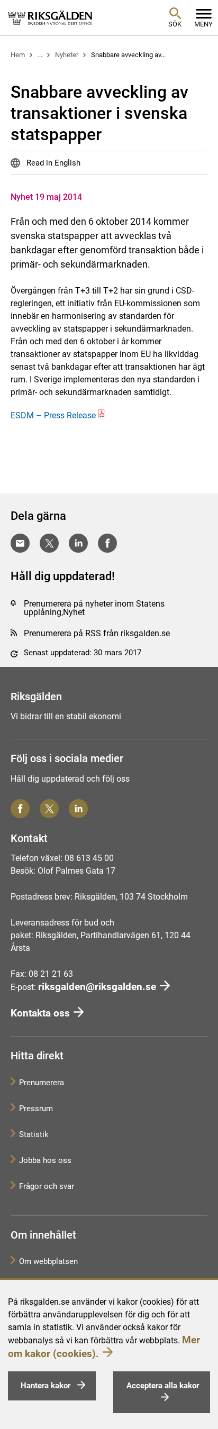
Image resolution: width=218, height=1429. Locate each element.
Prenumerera (41, 1082)
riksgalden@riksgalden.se (97, 987)
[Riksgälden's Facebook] (20, 808)
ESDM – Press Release (53, 415)
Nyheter (66, 55)
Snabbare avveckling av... (128, 55)
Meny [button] (203, 24)
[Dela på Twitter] (49, 543)
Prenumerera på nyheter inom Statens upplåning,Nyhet (94, 608)
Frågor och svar (46, 1186)
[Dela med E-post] (20, 543)
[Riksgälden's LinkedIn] (78, 808)
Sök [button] (174, 24)
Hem (18, 55)
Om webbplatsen (48, 1261)
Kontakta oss (40, 1013)
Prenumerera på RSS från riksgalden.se (97, 633)
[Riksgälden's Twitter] (49, 808)
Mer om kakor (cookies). (104, 1346)
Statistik (34, 1134)
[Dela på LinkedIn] (78, 543)
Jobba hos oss (45, 1160)
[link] (50, 17)
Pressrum (36, 1108)
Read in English (52, 163)
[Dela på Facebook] (107, 543)
